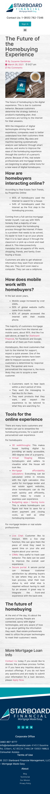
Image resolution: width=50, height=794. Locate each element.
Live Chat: (17, 535)
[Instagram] (22, 727)
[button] (25, 30)
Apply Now (18, 680)
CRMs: (15, 554)
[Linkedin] (31, 727)
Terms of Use (25, 755)
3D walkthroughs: (21, 445)
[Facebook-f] (18, 727)
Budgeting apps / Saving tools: (28, 502)
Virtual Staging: (22, 458)
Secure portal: (19, 567)
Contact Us (11, 661)
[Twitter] (27, 727)
